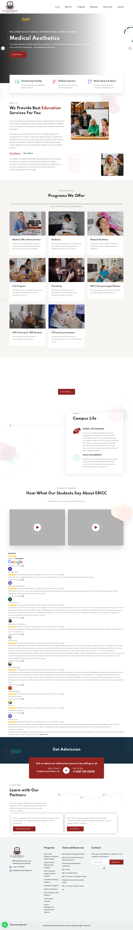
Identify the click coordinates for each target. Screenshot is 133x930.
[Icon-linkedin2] (96, 868)
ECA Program (18, 286)
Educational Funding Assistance (73, 854)
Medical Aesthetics (99, 240)
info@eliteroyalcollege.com (48, 771)
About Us (68, 7)
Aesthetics (56, 240)
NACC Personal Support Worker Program (49, 873)
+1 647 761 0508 (84, 771)
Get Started (65, 392)
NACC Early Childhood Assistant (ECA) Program (51, 856)
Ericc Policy (66, 869)
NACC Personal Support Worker (105, 286)
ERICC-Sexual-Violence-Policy (73, 886)
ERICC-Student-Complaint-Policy (74, 876)
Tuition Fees (107, 7)
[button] (3, 48)
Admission (94, 7)
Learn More (20, 57)
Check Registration (23, 829)
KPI (63, 889)
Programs (81, 7)
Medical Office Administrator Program (49, 864)
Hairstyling (56, 286)
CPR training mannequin (63, 333)
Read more (44, 734)
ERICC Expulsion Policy (70, 873)
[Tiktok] (104, 868)
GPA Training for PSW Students (27, 333)
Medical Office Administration (26, 240)
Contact (120, 7)
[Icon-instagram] (100, 868)
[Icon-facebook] (92, 868)
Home (57, 7)
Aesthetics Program (51, 886)
